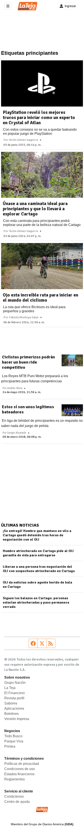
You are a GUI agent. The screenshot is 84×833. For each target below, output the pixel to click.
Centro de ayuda (17, 801)
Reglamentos (14, 779)
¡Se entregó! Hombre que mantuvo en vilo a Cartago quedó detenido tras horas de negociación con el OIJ (37, 535)
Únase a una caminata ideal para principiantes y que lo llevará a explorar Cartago (35, 208)
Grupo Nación (15, 682)
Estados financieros (19, 774)
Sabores (10, 703)
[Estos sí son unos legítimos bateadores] (72, 410)
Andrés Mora (14, 388)
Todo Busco (13, 736)
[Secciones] (8, 6)
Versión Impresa (16, 719)
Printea (9, 746)
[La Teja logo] (27, 6)
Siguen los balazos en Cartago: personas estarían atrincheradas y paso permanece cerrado (36, 602)
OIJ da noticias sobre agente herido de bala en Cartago (37, 584)
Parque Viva (13, 741)
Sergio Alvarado (16, 433)
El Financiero (14, 693)
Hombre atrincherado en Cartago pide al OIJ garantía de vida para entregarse (38, 553)
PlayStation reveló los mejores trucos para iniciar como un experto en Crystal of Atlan (39, 117)
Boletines (11, 713)
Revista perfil (14, 698)
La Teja (10, 688)
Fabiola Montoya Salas (24, 317)
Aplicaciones (14, 708)
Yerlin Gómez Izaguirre (23, 139)
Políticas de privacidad (21, 764)
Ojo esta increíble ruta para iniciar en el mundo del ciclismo (40, 297)
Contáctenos (14, 796)
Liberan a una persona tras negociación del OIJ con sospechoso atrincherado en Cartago (39, 569)
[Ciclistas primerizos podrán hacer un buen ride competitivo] (72, 361)
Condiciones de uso (19, 769)
